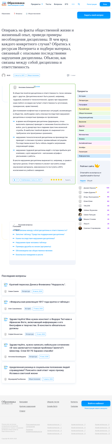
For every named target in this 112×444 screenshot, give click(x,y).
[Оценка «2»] (54, 180)
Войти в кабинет (96, 403)
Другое (82, 126)
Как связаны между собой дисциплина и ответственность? (41, 230)
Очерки (22, 411)
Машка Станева (90, 219)
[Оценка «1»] (51, 180)
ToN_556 (87, 206)
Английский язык (85, 143)
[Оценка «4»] (59, 180)
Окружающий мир (86, 117)
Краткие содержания (27, 406)
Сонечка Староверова (92, 228)
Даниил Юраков (90, 188)
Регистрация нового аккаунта (96, 408)
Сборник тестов (53, 402)
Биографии (23, 402)
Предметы (35, 4)
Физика (82, 139)
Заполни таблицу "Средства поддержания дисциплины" (40, 234)
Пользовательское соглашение (33, 425)
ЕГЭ (66, 4)
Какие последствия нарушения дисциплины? (35, 238)
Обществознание (33, 75)
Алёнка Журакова (90, 210)
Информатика (84, 156)
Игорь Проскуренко (91, 197)
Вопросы (58, 4)
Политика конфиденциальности (34, 430)
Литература (26, 291)
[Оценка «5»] (61, 180)
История (28, 308)
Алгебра (82, 147)
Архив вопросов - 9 (102, 424)
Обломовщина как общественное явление (34, 250)
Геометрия (83, 152)
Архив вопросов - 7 (78, 430)
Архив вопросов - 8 (78, 433)
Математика (84, 134)
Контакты (74, 402)
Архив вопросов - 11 (102, 430)
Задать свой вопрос (93, 15)
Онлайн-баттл (52, 406)
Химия (81, 130)
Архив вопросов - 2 (54, 427)
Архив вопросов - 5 (78, 424)
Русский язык (84, 109)
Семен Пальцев (89, 215)
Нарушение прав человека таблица (31, 242)
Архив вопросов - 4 (54, 433)
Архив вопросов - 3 (54, 430)
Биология (82, 122)
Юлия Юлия (88, 201)
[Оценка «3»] (56, 180)
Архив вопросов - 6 (78, 427)
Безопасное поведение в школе (29, 255)
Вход (105, 4)
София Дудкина (89, 192)
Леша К (86, 224)
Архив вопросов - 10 (102, 427)
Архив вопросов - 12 (102, 433)
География (83, 105)
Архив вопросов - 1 (54, 424)
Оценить (68, 180)
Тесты (48, 4)
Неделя (83, 181)
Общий (89, 181)
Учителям (74, 406)
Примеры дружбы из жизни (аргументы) (33, 246)
